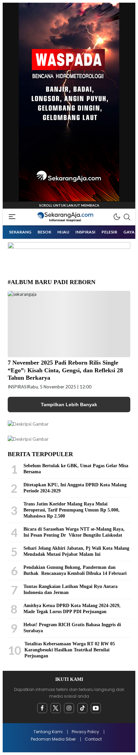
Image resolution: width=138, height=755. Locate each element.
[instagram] (69, 708)
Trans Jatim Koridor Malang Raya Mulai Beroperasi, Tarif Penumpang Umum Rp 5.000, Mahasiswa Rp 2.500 (71, 510)
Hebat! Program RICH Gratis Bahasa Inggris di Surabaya (72, 627)
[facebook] (42, 708)
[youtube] (96, 708)
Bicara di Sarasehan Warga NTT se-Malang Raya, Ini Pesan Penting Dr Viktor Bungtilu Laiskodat (74, 532)
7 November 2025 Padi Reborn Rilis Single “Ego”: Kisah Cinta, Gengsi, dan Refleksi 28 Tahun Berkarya (65, 370)
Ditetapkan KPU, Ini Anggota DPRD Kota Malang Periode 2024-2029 (75, 487)
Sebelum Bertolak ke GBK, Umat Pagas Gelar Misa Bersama (75, 468)
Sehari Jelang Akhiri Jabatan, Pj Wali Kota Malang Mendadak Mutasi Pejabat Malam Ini (76, 551)
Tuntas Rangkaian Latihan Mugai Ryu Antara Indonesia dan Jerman (70, 589)
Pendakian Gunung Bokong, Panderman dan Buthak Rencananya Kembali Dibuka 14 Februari (75, 570)
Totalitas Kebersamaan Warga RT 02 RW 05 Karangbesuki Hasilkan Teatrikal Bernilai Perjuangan (69, 649)
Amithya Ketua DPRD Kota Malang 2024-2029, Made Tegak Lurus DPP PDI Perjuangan (72, 608)
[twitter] (56, 708)
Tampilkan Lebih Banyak (69, 404)
